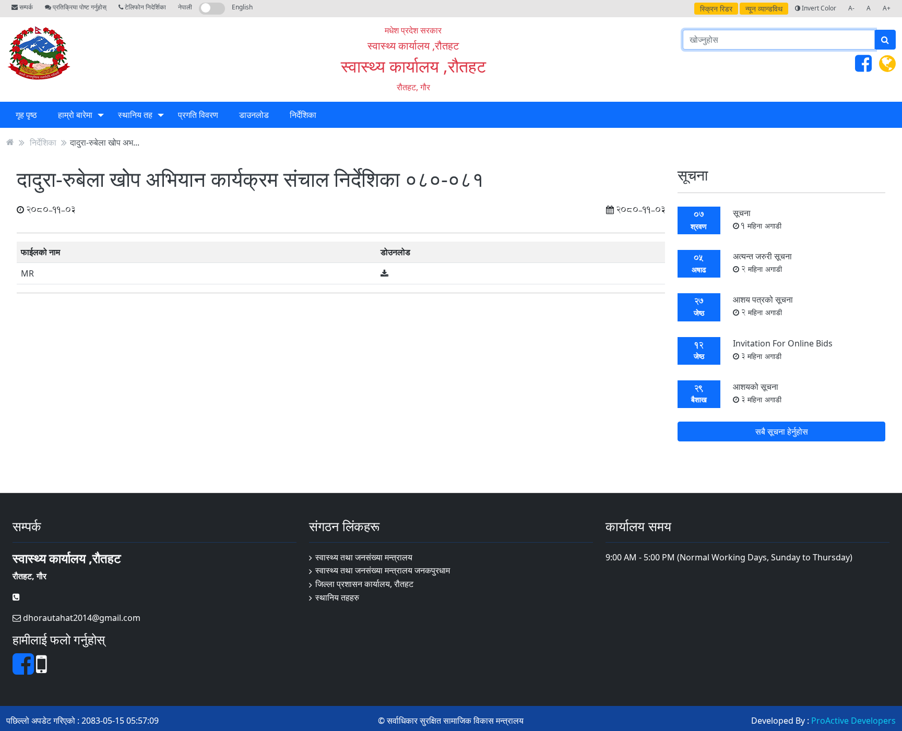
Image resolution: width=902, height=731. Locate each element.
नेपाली (185, 7)
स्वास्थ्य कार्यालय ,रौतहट (413, 66)
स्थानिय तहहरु (337, 597)
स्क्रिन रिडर (716, 9)
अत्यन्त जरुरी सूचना (762, 262)
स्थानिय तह (135, 115)
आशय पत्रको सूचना (763, 305)
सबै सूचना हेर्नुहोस (781, 431)
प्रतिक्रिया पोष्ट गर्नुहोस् (78, 7)
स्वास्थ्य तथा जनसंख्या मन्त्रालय (363, 557)
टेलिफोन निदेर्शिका (144, 7)
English (242, 7)
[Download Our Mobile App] (41, 670)
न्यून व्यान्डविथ (763, 9)
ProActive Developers (853, 720)
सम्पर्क (25, 7)
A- (851, 8)
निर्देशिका (303, 115)
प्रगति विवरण (198, 115)
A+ (887, 8)
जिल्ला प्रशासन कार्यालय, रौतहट (364, 584)
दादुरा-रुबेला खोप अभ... (104, 142)
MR (27, 273)
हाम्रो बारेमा (75, 115)
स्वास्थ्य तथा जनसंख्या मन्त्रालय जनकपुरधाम (382, 570)
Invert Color (818, 8)
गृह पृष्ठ (26, 115)
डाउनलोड (254, 115)
